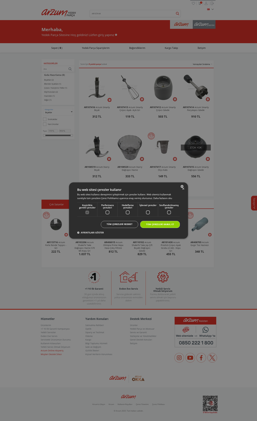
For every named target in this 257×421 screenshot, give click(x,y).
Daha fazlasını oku (162, 198)
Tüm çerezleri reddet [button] (119, 224)
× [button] (183, 189)
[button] (90, 232)
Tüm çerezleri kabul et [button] (160, 224)
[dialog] (128, 210)
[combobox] (182, 186)
